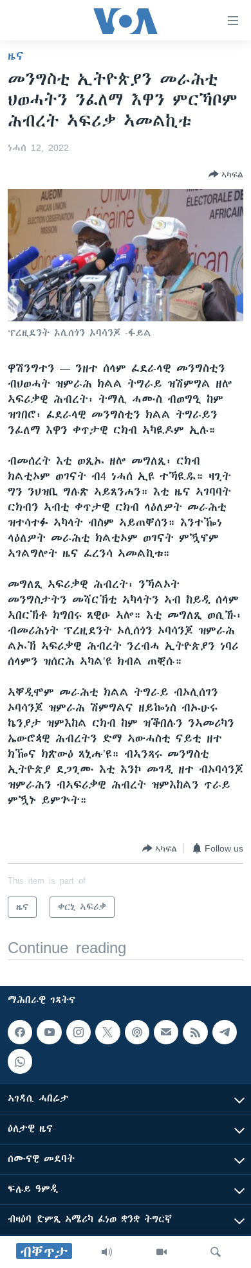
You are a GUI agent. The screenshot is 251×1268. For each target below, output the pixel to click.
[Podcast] (137, 1032)
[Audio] (107, 1252)
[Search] (215, 1252)
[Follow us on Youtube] (49, 1032)
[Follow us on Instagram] (78, 1032)
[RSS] (195, 1032)
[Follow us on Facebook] (20, 1032)
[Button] (226, 174)
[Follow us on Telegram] (224, 1032)
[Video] (161, 1252)
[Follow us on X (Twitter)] (107, 1032)
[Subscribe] (166, 1032)
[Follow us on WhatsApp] (20, 1061)
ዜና (16, 55)
